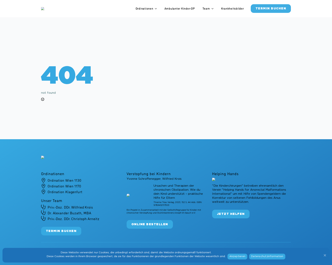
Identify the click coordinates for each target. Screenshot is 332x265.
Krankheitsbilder (232, 8)
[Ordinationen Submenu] (157, 8)
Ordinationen (144, 8)
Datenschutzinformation (267, 256)
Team (206, 8)
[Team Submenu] (213, 8)
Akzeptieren (237, 256)
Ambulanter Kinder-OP (179, 8)
